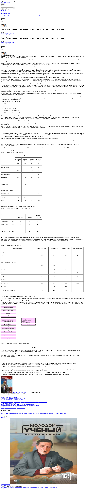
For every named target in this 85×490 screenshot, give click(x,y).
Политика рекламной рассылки (50, 487)
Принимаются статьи (5, 484)
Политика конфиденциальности (36, 487)
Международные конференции (15, 15)
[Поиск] (14, 8)
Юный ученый (36, 15)
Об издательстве (62, 413)
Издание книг (43, 15)
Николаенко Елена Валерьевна (7, 34)
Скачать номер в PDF (35, 392)
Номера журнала (4, 413)
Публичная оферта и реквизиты (8, 487)
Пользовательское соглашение (22, 487)
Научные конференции (13, 413)
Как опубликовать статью (35, 413)
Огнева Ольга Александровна (7, 33)
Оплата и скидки (55, 413)
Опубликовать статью (5, 2)
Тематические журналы (27, 15)
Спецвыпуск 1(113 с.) (6, 394)
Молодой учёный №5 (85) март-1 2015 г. (21, 392)
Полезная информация (46, 413)
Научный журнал (4, 15)
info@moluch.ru (4, 10)
